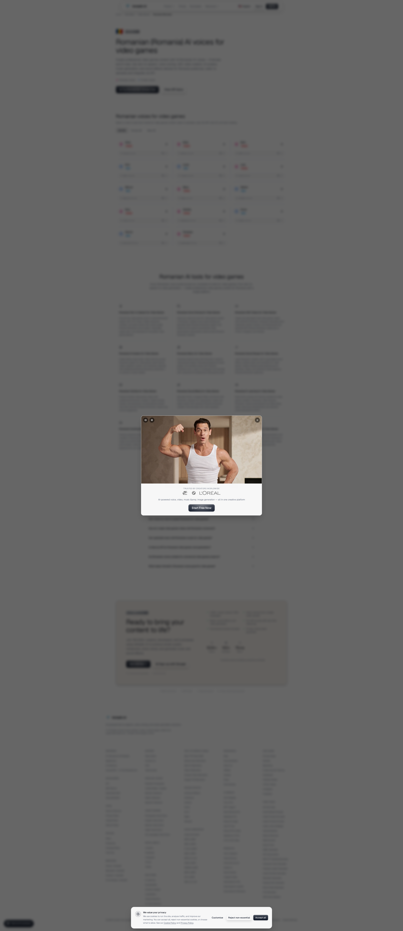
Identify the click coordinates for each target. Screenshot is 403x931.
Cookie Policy (170, 923)
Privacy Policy (187, 923)
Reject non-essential (239, 917)
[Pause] (151, 420)
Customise (217, 917)
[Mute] (145, 420)
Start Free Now (201, 508)
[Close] (257, 420)
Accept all (260, 917)
